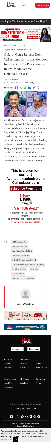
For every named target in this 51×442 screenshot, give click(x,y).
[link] (34, 87)
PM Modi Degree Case (19, 246)
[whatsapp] (25, 87)
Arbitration (24, 367)
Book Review (25, 383)
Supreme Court (31, 21)
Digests (38, 363)
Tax (37, 359)
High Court (8, 367)
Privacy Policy (7, 439)
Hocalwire (30, 426)
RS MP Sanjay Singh (19, 269)
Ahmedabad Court (18, 274)
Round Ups (8, 383)
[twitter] (21, 87)
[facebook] (16, 87)
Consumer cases (10, 379)
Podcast (38, 383)
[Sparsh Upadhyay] (25, 294)
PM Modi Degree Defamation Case (23, 278)
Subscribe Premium (42, 5)
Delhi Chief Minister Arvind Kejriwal (24, 260)
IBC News (23, 363)
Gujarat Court (34, 269)
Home (6, 45)
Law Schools (24, 359)
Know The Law (41, 367)
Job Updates (24, 379)
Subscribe (25, 188)
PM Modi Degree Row (19, 242)
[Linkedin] (29, 87)
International (8, 387)
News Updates (17, 45)
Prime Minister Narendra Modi (22, 251)
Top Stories (17, 21)
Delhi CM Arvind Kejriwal (20, 255)
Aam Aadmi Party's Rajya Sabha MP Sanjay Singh (28, 265)
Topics (8, 21)
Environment (40, 379)
